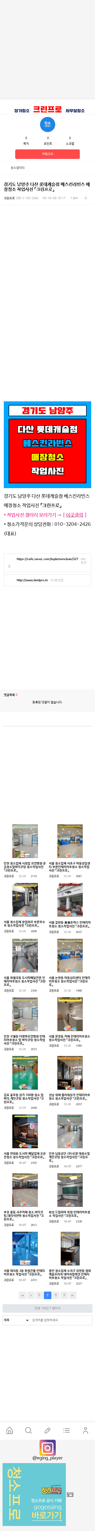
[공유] (80, 168)
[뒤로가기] (6, 168)
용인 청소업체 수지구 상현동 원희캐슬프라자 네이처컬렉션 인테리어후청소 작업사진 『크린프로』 (70, 1274)
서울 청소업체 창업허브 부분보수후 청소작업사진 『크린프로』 (24, 923)
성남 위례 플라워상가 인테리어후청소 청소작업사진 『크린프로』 (69, 1096)
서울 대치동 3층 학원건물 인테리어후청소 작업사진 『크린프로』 (24, 1272)
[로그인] (85, 1431)
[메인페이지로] (9, 1431)
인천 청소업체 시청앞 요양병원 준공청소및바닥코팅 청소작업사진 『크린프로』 (25, 867)
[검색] (87, 1320)
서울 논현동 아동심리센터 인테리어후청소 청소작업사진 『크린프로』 (69, 981)
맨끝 (73, 1295)
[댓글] (71, 168)
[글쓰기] (47, 1431)
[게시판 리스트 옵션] (88, 168)
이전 (31, 1295)
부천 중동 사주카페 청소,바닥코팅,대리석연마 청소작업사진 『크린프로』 (24, 1216)
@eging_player (47, 1458)
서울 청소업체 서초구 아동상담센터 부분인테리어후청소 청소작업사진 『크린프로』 (69, 867)
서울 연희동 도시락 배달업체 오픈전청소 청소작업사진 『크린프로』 (25, 1155)
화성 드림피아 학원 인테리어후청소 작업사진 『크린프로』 (69, 1214)
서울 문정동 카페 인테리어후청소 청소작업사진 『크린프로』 (69, 1038)
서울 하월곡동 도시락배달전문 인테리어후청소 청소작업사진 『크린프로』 (25, 981)
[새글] (66, 1431)
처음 (22, 1295)
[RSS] (86, 720)
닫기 (70, 1494)
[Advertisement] (47, 50)
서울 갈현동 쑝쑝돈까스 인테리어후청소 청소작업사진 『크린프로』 (70, 924)
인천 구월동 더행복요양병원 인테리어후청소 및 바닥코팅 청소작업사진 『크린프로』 (24, 1040)
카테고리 (47, 154)
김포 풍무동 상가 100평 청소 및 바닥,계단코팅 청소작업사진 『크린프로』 (24, 1098)
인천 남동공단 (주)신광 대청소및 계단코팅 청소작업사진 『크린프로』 (69, 1157)
